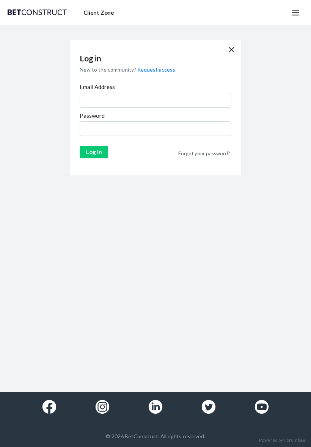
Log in (94, 151)
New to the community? (108, 69)
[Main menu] (295, 12)
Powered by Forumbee (282, 440)
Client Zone (98, 12)
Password (92, 115)
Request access (156, 69)
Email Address (97, 86)
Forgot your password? (204, 153)
